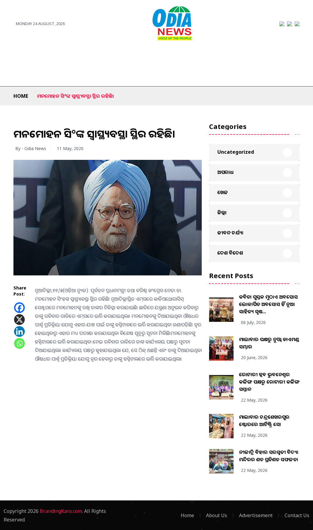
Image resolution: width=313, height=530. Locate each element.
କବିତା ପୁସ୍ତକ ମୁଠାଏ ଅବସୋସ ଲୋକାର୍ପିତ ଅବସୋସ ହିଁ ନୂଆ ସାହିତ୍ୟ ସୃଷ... (268, 304)
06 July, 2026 (253, 322)
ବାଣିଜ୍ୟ (175, 55)
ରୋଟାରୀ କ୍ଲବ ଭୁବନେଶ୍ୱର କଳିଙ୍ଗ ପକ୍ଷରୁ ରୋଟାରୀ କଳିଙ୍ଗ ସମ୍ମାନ (269, 381)
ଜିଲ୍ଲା (38, 55)
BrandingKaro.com (61, 511)
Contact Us (297, 515)
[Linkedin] (19, 331)
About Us (216, 515)
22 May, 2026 (254, 400)
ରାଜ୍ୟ (18, 55)
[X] (19, 319)
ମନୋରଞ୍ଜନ (146, 55)
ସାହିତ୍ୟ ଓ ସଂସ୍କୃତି (207, 55)
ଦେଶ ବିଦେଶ (65, 55)
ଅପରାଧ (241, 55)
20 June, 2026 (254, 357)
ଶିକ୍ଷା (49, 74)
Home (20, 96)
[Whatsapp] (19, 343)
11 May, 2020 (70, 148)
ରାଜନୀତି (96, 55)
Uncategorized (235, 152)
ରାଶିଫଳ (26, 74)
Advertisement (256, 515)
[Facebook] (19, 307)
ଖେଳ (120, 55)
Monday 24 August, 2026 (40, 23)
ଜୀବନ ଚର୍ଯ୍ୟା (271, 55)
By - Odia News (30, 148)
